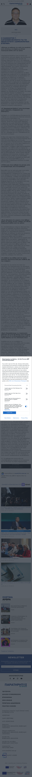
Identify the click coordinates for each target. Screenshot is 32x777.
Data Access (16, 418)
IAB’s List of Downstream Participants (18, 380)
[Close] (29, 359)
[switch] (26, 388)
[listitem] (16, 385)
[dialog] (16, 388)
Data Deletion (7, 418)
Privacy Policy (24, 418)
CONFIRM (9, 412)
